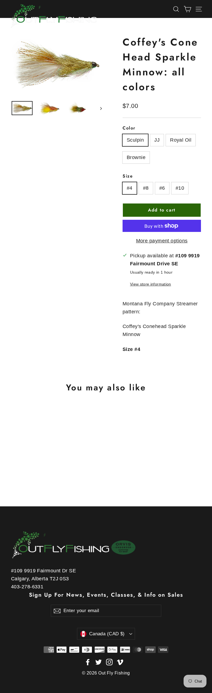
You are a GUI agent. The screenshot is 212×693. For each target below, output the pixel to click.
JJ (157, 140)
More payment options (162, 241)
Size (128, 176)
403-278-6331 (27, 586)
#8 (146, 188)
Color (129, 128)
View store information (150, 284)
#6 (162, 188)
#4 (129, 188)
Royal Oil (180, 140)
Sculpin (135, 140)
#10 (180, 188)
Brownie (136, 157)
